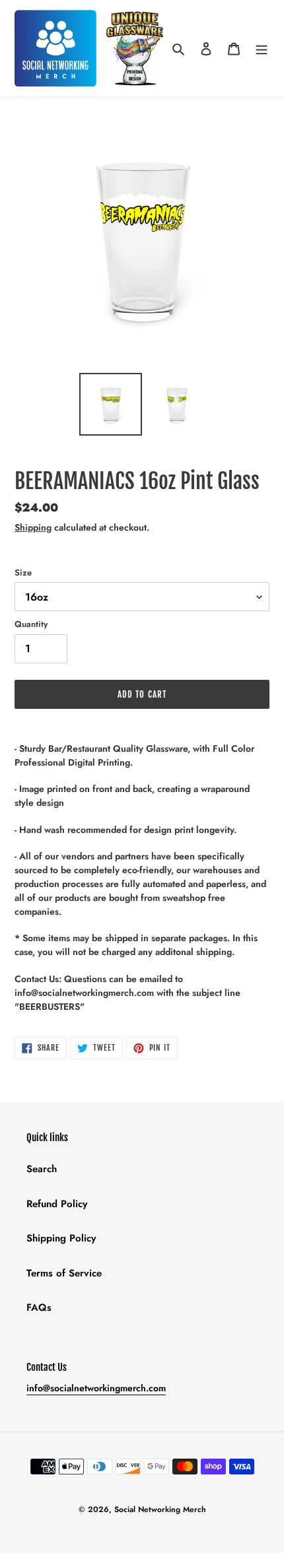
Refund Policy (56, 1204)
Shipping (33, 527)
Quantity (31, 624)
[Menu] (261, 48)
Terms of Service (64, 1273)
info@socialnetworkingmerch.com (96, 1388)
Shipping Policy (61, 1238)
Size (23, 572)
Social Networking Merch (160, 1509)
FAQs (39, 1307)
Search (41, 1169)
